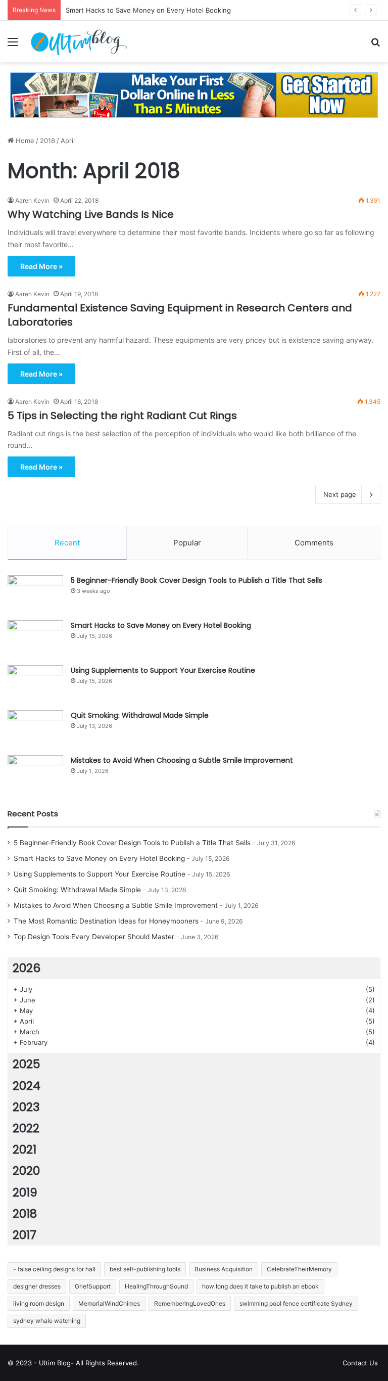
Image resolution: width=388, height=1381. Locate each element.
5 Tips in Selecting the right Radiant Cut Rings (122, 415)
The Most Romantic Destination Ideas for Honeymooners (106, 921)
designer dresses (37, 1286)
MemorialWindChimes (109, 1303)
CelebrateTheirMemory (299, 1269)
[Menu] (13, 45)
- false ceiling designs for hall (54, 1269)
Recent (67, 542)
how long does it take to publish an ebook (260, 1286)
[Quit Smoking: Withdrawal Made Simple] (35, 729)
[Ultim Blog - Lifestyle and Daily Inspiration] (79, 41)
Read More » (41, 266)
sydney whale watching (46, 1320)
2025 (26, 1064)
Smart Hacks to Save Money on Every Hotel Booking (161, 625)
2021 (24, 1149)
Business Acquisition (224, 1269)
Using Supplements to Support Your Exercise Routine (163, 670)
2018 (47, 140)
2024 (26, 1086)
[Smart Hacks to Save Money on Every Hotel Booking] (35, 639)
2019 (25, 1192)
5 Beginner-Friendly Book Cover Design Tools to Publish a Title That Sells (196, 580)
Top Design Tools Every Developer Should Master (94, 937)
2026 (26, 968)
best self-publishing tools (145, 1269)
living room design (38, 1303)
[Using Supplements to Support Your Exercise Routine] (35, 684)
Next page (339, 494)
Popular (187, 542)
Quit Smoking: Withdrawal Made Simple (140, 715)
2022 (26, 1128)
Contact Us (360, 1363)
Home (24, 140)
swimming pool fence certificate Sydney (296, 1303)
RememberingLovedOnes (189, 1303)
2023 (26, 1107)
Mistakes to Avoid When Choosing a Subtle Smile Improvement (182, 760)
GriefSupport (93, 1286)
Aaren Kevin (32, 200)
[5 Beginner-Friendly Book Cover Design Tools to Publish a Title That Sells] (35, 594)
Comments (314, 542)
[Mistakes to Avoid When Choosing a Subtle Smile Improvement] (35, 774)
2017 (24, 1235)
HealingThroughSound (156, 1286)
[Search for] (375, 45)
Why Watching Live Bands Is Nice (91, 214)
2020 (26, 1171)
